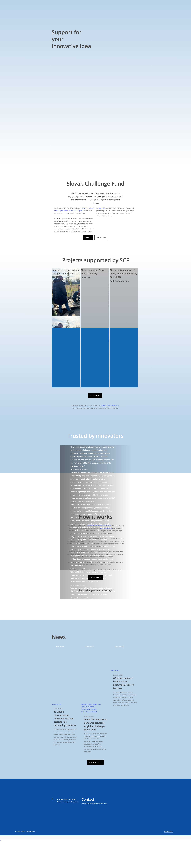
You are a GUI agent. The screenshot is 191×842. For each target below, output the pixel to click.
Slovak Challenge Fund (28, 831)
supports (102, 208)
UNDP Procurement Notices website (99, 525)
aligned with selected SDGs (110, 405)
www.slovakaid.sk (106, 528)
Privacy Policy (168, 831)
